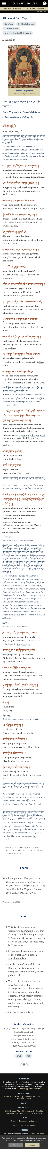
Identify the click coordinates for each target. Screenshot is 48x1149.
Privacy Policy (30, 1125)
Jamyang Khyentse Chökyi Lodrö (18, 33)
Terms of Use (17, 1125)
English (5, 39)
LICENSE (24, 1130)
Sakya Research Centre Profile (24, 1039)
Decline (16, 1145)
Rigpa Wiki (16, 1111)
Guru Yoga (9, 24)
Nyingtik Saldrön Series (24, 1035)
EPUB (19, 1056)
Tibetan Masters (11, 28)
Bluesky (14, 1121)
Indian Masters (30, 1096)
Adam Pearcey (20, 847)
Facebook (23, 1121)
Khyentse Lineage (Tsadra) (24, 1032)
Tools (24, 1103)
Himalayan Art (28, 1111)
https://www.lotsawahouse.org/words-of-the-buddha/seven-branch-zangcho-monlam (27, 954)
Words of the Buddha (13, 1096)
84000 (7, 1111)
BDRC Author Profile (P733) (24, 1046)
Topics (28, 1099)
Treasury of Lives (35, 1113)
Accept (32, 1145)
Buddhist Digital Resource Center (24, 1112)
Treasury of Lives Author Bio (24, 1042)
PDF (28, 1056)
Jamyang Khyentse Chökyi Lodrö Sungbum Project (24, 1028)
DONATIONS (24, 1078)
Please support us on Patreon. (30, 1089)
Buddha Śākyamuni (26, 24)
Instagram (33, 1121)
